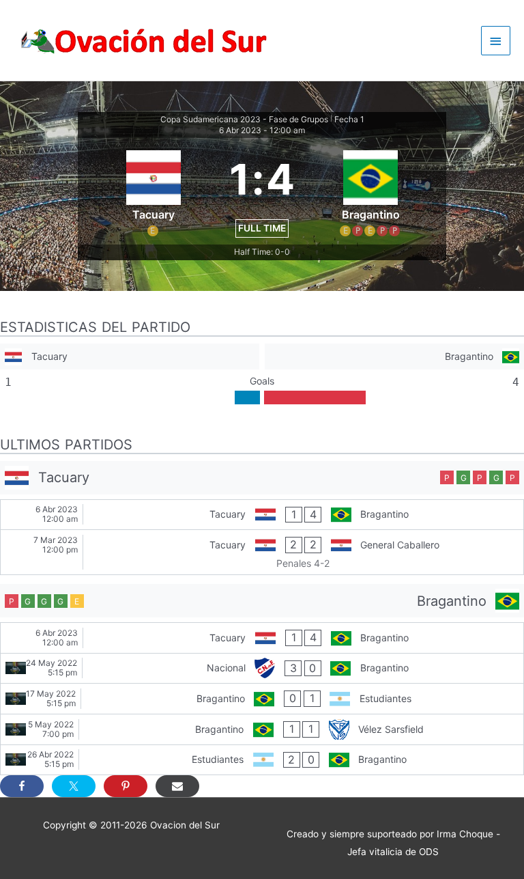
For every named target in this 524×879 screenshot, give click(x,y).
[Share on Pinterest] (125, 786)
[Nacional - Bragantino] (262, 669)
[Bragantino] (394, 357)
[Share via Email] (177, 786)
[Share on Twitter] (74, 786)
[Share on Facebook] (22, 786)
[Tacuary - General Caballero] (262, 552)
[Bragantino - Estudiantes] (262, 699)
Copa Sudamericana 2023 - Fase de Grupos (244, 119)
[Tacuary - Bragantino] (262, 515)
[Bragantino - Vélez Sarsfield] (262, 729)
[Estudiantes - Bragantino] (262, 760)
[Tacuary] (129, 357)
